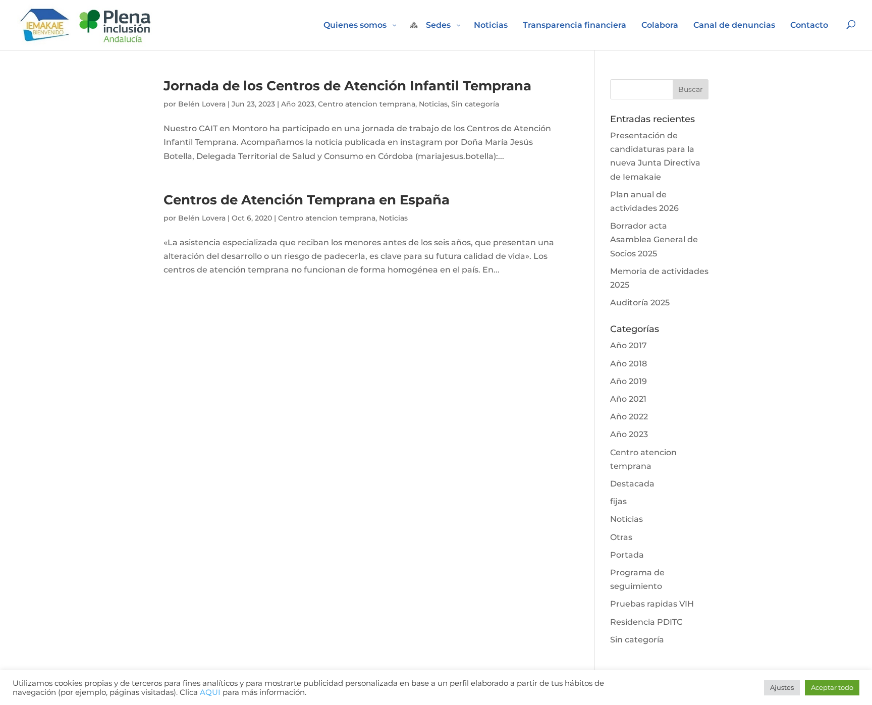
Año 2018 (628, 363)
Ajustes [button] (782, 687)
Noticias (433, 104)
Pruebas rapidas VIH (652, 604)
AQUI (210, 692)
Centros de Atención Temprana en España (307, 200)
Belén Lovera (202, 104)
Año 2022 (629, 416)
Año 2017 (628, 345)
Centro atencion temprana (366, 104)
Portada (627, 555)
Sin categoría (475, 104)
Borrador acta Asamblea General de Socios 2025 (654, 239)
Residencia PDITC (646, 622)
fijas (618, 501)
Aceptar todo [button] (832, 687)
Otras (621, 537)
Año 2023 (297, 104)
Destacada (632, 484)
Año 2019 (628, 381)
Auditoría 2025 (640, 302)
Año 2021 (628, 399)
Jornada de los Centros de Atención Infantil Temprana (347, 86)
